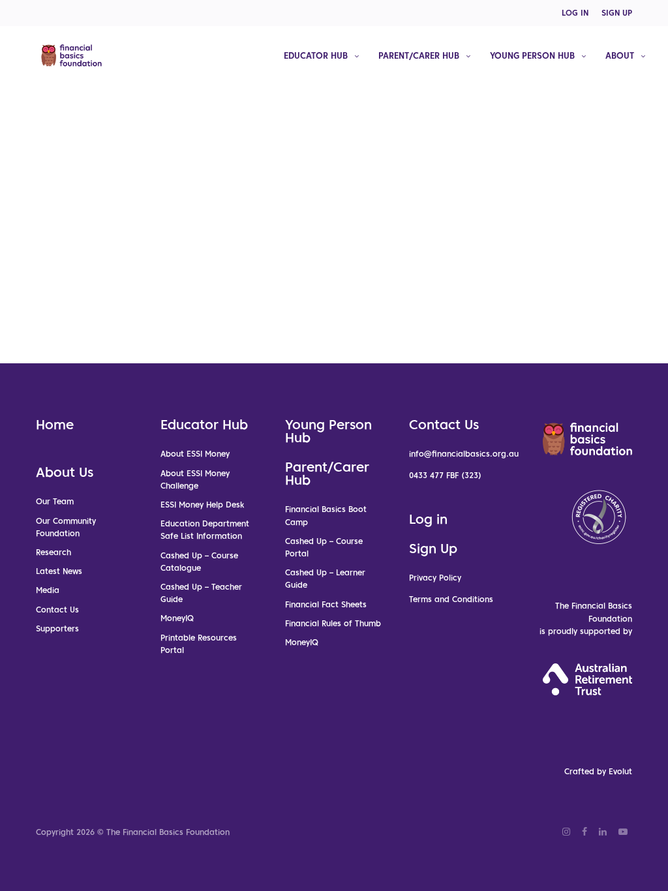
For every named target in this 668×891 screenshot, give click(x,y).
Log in (428, 519)
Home (55, 424)
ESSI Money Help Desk (202, 504)
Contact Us (57, 609)
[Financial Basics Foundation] (71, 55)
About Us (64, 472)
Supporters (57, 628)
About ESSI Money (195, 454)
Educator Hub (204, 424)
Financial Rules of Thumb (333, 623)
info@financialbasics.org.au (464, 454)
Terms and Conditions (451, 599)
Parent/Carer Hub (327, 473)
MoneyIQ (177, 618)
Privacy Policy (435, 577)
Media (47, 590)
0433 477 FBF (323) (445, 475)
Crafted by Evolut (598, 771)
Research (53, 552)
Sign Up (433, 548)
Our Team (55, 501)
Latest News (59, 571)
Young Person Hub (328, 431)
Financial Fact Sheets (326, 604)
